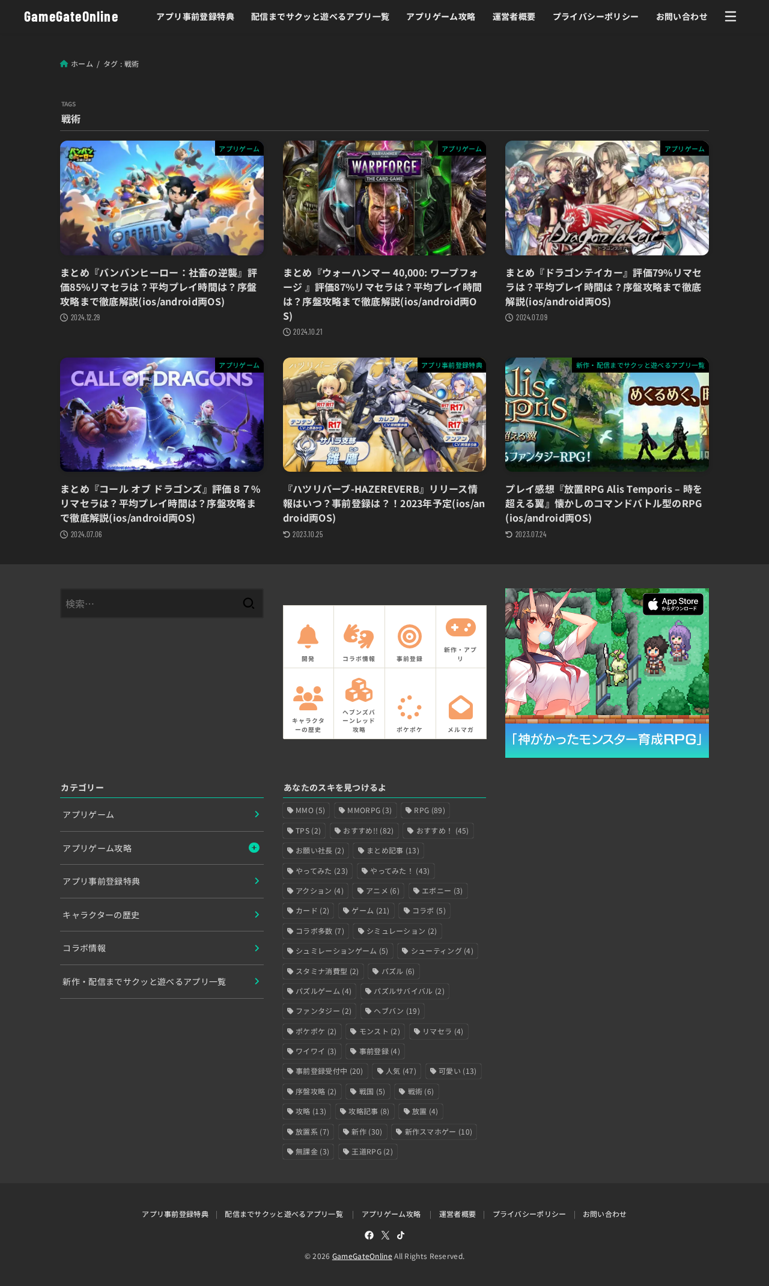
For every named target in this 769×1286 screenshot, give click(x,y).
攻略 (311, 1111)
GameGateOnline (71, 16)
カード (312, 910)
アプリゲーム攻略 (440, 16)
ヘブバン (397, 1010)
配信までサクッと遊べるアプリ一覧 (320, 16)
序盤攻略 (316, 1091)
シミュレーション (401, 930)
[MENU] (730, 16)
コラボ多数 (320, 930)
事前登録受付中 (329, 1070)
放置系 (312, 1131)
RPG (429, 810)
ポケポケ (316, 1031)
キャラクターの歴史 (100, 915)
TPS (308, 830)
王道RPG (372, 1151)
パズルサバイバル (409, 991)
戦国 (372, 1091)
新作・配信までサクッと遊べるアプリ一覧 (144, 981)
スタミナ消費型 (327, 971)
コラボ (429, 910)
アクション (320, 890)
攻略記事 (368, 1111)
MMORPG (369, 810)
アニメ (383, 890)
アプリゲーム (88, 814)
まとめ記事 (392, 850)
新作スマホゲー (439, 1131)
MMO (310, 810)
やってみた (322, 870)
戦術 (421, 1091)
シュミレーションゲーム (342, 950)
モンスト (379, 1031)
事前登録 (379, 1051)
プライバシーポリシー (596, 16)
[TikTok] (400, 1235)
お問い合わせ (682, 16)
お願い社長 (320, 850)
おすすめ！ (442, 830)
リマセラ (442, 1031)
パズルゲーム (323, 991)
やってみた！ (400, 870)
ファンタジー (323, 1010)
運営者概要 (514, 16)
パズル (398, 971)
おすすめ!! (368, 830)
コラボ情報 (84, 948)
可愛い (457, 1070)
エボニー (442, 890)
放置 (425, 1111)
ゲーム (370, 910)
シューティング (442, 950)
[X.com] (385, 1235)
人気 (401, 1070)
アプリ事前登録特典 (195, 16)
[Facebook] (369, 1235)
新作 (366, 1131)
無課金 (312, 1151)
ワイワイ (316, 1051)
